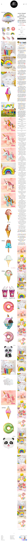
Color (21, 27)
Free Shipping (23, 25)
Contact (2, 535)
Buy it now (21, 38)
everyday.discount (24, 535)
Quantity (20, 34)
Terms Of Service (12, 535)
